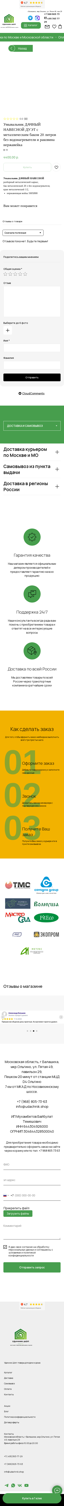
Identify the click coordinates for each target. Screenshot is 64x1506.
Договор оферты (11, 1422)
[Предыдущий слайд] (3, 1017)
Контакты (9, 1394)
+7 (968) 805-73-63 (32, 1101)
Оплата (8, 1389)
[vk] (19, 1486)
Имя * (6, 340)
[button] (32, 1498)
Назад (22, 48)
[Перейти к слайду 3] (33, 1031)
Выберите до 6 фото (15, 323)
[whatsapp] (13, 1486)
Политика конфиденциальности (19, 1416)
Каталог (8, 1372)
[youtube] (26, 1486)
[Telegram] (6, 1486)
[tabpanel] (32, 478)
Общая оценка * (12, 269)
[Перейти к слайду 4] (36, 1031)
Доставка (8, 1378)
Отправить (32, 377)
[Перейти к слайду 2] (30, 1031)
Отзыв (7, 283)
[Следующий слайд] (61, 1017)
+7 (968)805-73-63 (13, 1464)
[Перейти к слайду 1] (27, 1031)
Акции (7, 1406)
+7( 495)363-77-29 (13, 1456)
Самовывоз (9, 1383)
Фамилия (8, 357)
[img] (37, 18)
